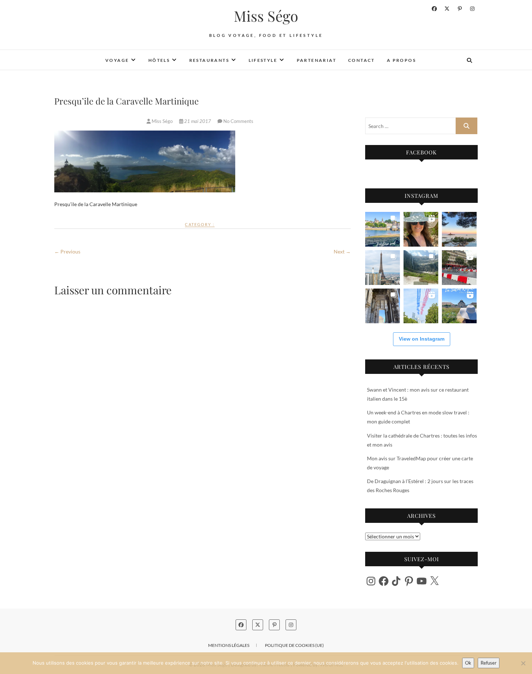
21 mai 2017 (197, 121)
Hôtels (159, 60)
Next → (342, 251)
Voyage (117, 60)
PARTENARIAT (316, 60)
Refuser (489, 663)
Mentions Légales (228, 645)
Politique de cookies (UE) (294, 645)
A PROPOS (401, 60)
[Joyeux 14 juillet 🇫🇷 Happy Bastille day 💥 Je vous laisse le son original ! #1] (421, 306)
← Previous (67, 251)
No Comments (238, 121)
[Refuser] (523, 663)
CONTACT (361, 60)
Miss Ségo (266, 16)
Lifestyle (263, 60)
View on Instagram (421, 339)
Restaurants (209, 60)
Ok (468, 663)
